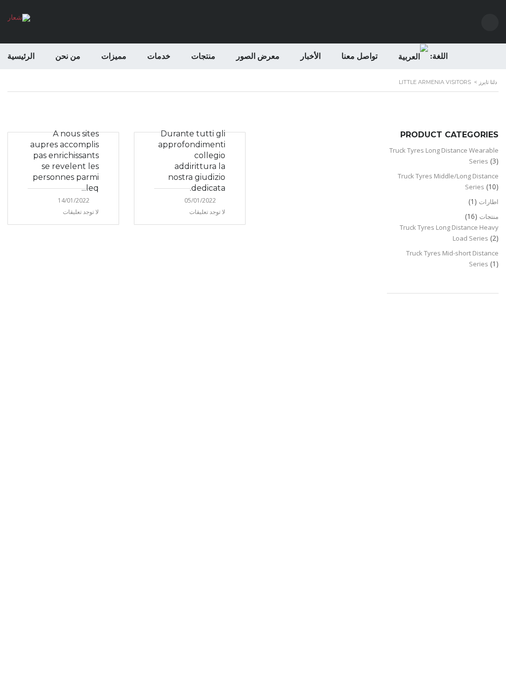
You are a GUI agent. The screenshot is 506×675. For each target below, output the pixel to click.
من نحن (68, 56)
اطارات (489, 201)
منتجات (203, 56)
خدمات (158, 56)
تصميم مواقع (280, 366)
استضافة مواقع (250, 366)
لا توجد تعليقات (81, 212)
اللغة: (438, 56)
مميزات (113, 56)
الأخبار (310, 56)
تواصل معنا (359, 56)
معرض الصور (258, 56)
